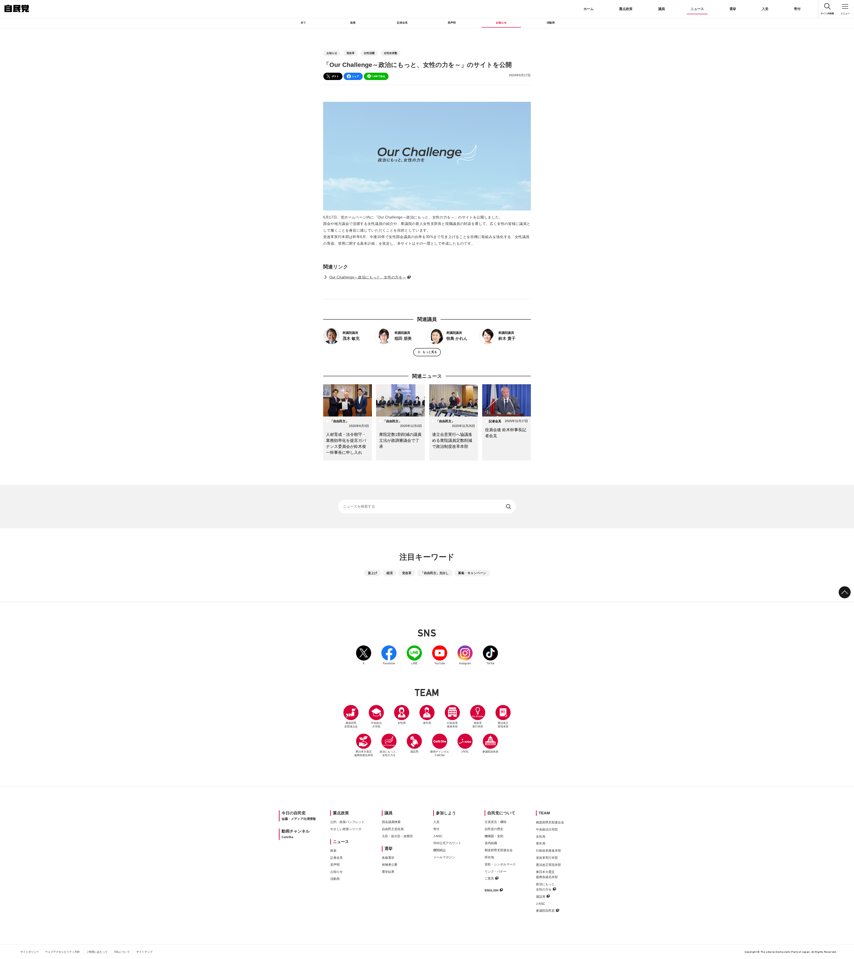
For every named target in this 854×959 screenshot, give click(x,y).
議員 (661, 9)
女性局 (402, 723)
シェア (355, 76)
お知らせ (501, 22)
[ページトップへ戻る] (845, 592)
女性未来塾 (390, 53)
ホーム (589, 9)
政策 (353, 22)
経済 (390, 573)
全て (303, 22)
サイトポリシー (29, 951)
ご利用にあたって (97, 951)
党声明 (452, 22)
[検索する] (509, 506)
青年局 (427, 723)
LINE (414, 655)
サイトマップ (144, 951)
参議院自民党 (490, 743)
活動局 (551, 22)
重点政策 (625, 9)
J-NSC (465, 751)
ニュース (697, 9)
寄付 (797, 9)
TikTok (490, 655)
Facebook (389, 655)
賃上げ (372, 573)
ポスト (335, 76)
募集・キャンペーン (472, 573)
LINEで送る (378, 76)
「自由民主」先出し (435, 573)
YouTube (439, 655)
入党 (765, 9)
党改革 (350, 53)
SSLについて (122, 951)
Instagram (465, 655)
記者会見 (402, 22)
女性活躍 (369, 53)
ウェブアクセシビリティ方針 (62, 951)
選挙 (732, 9)
